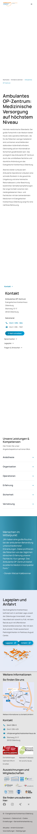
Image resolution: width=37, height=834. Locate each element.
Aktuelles (6, 828)
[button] (18, 457)
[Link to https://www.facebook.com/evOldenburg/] (5, 804)
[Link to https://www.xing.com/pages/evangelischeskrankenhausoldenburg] (22, 804)
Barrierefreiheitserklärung (23, 821)
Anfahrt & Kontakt (17, 828)
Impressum (7, 818)
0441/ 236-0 (12, 725)
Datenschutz (16, 818)
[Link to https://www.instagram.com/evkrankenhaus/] (13, 804)
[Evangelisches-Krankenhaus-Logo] (10, 3)
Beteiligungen (21, 831)
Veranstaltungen (9, 831)
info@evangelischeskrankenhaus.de (21, 733)
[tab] (18, 286)
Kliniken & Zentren (17, 80)
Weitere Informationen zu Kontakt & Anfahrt (18, 714)
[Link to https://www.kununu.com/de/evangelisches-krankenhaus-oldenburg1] (30, 804)
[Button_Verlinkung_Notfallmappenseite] (10, 747)
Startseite (6, 80)
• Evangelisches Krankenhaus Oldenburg (18, 814)
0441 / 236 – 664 (16, 323)
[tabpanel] (18, 313)
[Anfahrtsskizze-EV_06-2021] (18, 683)
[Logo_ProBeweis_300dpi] (26, 747)
